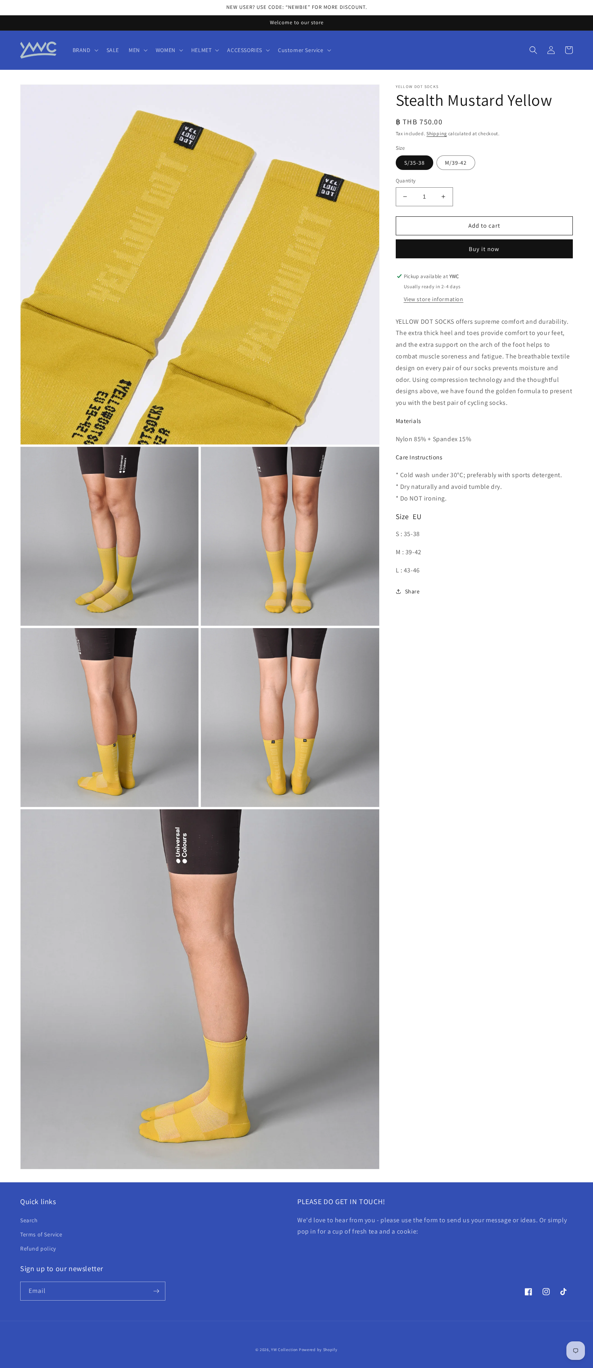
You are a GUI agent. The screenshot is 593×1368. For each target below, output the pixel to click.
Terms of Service (41, 1234)
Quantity (406, 180)
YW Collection (284, 1349)
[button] (85, 50)
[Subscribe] (156, 1291)
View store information (434, 299)
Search (29, 1220)
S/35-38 (414, 162)
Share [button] (412, 591)
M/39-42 (456, 162)
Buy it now (484, 249)
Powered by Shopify (318, 1349)
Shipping (436, 133)
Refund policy (38, 1248)
